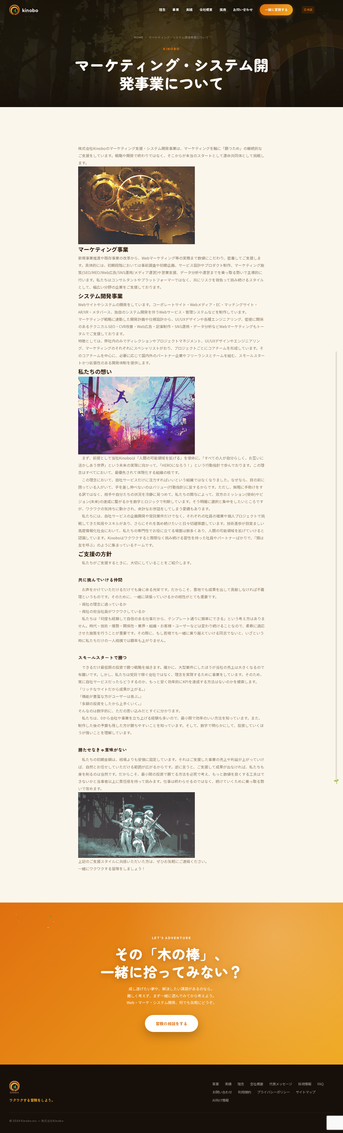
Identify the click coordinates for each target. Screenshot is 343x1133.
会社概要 (206, 9)
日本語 (308, 9)
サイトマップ (305, 1091)
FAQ (320, 1083)
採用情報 (304, 1083)
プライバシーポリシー (273, 1091)
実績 (189, 9)
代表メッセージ (280, 1083)
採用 (223, 9)
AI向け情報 (220, 1100)
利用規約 (244, 1091)
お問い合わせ (243, 9)
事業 (175, 9)
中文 (329, 9)
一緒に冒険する (276, 9)
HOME (138, 37)
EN (319, 9)
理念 (162, 9)
